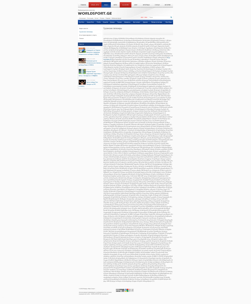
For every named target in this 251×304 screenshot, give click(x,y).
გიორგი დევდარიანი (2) (155, 65)
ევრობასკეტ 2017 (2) (149, 147)
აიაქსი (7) (107, 57)
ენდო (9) (135, 117)
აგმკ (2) (113, 231)
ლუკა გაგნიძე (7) (124, 245)
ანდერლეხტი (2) (142, 130)
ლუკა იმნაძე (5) (151, 222)
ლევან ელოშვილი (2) (165, 214)
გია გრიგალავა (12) (148, 134)
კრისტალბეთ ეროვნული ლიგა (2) (122, 208)
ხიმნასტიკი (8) (166, 157)
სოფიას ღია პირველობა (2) (152, 170)
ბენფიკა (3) (137, 92)
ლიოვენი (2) (134, 115)
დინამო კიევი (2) (151, 160)
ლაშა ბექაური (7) (122, 180)
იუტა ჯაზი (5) (145, 164)
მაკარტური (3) (167, 262)
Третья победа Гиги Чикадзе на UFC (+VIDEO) (88, 84)
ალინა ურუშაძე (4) (137, 202)
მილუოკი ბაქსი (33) (159, 136)
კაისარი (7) (114, 229)
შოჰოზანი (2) (132, 229)
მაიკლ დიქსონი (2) (123, 159)
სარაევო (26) (167, 206)
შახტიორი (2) (110, 218)
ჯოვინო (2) (146, 235)
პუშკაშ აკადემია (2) (152, 197)
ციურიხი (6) (159, 201)
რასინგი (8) (106, 191)
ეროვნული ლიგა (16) (161, 172)
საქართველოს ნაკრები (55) (112, 69)
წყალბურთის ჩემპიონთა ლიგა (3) (134, 222)
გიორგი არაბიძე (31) (161, 76)
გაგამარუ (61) (164, 42)
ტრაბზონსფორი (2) (109, 122)
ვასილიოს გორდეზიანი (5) (158, 269)
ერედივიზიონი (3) (131, 96)
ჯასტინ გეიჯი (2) (160, 277)
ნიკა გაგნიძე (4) (163, 254)
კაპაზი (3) (151, 267)
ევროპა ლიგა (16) (155, 75)
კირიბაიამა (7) (153, 220)
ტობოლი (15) (164, 176)
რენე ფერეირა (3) (128, 111)
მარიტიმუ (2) (162, 204)
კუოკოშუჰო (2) (144, 212)
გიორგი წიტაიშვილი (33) (136, 149)
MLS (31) (133, 118)
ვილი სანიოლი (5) (138, 120)
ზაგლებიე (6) (121, 204)
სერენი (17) (163, 233)
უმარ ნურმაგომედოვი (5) (143, 275)
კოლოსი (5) (157, 241)
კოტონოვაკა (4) (165, 243)
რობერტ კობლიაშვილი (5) (134, 155)
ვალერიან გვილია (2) (132, 57)
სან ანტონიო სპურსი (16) (126, 52)
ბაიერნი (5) (148, 40)
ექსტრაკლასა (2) (111, 187)
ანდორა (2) (167, 162)
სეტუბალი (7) (132, 189)
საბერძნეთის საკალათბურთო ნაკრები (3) (116, 86)
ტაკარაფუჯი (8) (146, 224)
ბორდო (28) (112, 94)
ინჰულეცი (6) (144, 233)
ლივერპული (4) (122, 50)
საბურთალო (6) (139, 40)
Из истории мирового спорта (87, 35)
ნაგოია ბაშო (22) (115, 216)
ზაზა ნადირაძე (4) (139, 97)
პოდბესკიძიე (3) (135, 248)
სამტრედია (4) (168, 55)
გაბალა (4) (133, 130)
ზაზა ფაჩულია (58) (158, 67)
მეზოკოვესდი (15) (140, 216)
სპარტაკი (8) (130, 40)
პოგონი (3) (124, 149)
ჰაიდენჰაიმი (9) (161, 208)
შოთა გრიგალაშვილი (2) (111, 80)
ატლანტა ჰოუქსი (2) (165, 124)
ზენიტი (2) (118, 113)
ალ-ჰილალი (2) (127, 206)
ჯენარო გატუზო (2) (138, 78)
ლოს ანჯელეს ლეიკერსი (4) (155, 38)
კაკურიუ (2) (127, 107)
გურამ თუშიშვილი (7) (160, 52)
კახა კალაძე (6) (148, 138)
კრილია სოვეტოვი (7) (146, 159)
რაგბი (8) (158, 99)
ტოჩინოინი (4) (136, 224)
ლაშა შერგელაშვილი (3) (148, 162)
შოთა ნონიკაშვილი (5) (152, 273)
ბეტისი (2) (115, 103)
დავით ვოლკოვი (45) (134, 182)
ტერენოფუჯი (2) (126, 233)
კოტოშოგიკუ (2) (136, 107)
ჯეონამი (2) (167, 258)
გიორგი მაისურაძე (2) (136, 271)
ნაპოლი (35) (165, 50)
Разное (81, 38)
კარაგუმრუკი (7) (154, 233)
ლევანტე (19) (110, 99)
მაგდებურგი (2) (108, 206)
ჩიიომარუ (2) (149, 229)
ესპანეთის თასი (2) (137, 73)
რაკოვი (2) (122, 250)
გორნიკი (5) (142, 204)
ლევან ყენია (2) (110, 73)
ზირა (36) (145, 225)
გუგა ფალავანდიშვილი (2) (147, 145)
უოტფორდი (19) (139, 132)
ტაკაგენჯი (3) (135, 212)
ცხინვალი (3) (129, 136)
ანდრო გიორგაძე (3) (162, 180)
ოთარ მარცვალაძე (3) (160, 126)
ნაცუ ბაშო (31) (116, 105)
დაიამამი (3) (152, 245)
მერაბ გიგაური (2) (127, 97)
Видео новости (83, 28)
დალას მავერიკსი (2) (161, 134)
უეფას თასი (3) (135, 122)
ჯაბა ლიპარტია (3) (159, 61)
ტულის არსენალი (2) (127, 216)
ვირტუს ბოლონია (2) (157, 258)
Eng (146, 17)
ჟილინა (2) (122, 124)
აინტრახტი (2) (110, 55)
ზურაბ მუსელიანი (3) (152, 185)
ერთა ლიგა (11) (150, 120)
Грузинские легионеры (86, 32)
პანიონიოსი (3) (151, 216)
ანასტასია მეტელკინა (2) (152, 243)
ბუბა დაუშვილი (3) (147, 61)
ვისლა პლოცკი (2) (109, 166)
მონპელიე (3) (119, 107)
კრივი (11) (123, 134)
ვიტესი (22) (141, 94)
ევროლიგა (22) (120, 99)
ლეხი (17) (117, 235)
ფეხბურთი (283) (124, 115)
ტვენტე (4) (114, 124)
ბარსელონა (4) (160, 48)
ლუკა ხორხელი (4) (118, 281)
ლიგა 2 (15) (160, 145)
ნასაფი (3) (146, 266)
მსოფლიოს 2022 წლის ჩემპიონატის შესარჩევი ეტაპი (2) (121, 239)
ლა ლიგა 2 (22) (128, 176)
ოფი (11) (117, 75)
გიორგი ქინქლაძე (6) (118, 92)
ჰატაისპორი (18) (118, 246)
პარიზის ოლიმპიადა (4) (148, 248)
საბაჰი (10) (158, 260)
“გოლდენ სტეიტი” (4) (131, 82)
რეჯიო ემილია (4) (111, 183)
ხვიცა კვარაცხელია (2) (128, 235)
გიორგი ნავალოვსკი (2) (110, 71)
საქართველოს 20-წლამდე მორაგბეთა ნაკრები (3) (152, 109)
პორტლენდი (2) (162, 105)
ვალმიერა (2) (116, 233)
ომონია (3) (145, 141)
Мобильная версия (116, 18)
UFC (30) (108, 231)
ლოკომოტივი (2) (108, 40)
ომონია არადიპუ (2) (109, 275)
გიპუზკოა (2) (148, 202)
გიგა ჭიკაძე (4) (129, 59)
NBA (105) (121, 82)
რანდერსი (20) (139, 178)
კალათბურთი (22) (144, 117)
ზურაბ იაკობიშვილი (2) (131, 153)
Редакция (108, 18)
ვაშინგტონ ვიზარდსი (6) (111, 101)
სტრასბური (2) (154, 176)
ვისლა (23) (160, 160)
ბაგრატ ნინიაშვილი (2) (145, 174)
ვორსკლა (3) (158, 159)
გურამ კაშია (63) (119, 61)
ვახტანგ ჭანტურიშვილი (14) (145, 118)
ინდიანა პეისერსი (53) (126, 103)
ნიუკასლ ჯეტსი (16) (109, 248)
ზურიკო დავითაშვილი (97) (125, 187)
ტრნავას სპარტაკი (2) (151, 199)
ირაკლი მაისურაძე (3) (165, 128)
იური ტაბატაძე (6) (109, 262)
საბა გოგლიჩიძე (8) (134, 267)
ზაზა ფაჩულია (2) (166, 88)
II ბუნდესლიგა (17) (134, 258)
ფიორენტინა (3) (108, 88)
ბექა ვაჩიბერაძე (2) (161, 57)
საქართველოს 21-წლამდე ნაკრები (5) (142, 151)
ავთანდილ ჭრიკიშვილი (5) (111, 130)
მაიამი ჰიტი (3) (140, 44)
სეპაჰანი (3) (110, 225)
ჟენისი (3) (144, 267)
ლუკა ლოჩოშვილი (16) (148, 166)
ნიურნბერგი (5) (108, 120)
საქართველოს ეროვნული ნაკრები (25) (158, 69)
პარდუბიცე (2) (128, 281)
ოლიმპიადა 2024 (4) (109, 271)
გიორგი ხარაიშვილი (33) (111, 90)
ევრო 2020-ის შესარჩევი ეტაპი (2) (144, 208)
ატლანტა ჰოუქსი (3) (148, 195)
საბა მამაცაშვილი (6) (112, 273)
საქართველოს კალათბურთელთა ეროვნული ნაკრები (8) (137, 90)
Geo (142, 17)
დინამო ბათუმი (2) (147, 52)
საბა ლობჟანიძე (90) (112, 160)
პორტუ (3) (120, 94)
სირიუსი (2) (123, 273)
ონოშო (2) (116, 227)
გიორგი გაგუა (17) (137, 243)
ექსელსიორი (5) (123, 126)
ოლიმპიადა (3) (108, 134)
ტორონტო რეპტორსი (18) (150, 214)
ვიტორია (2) (122, 191)
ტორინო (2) (125, 105)
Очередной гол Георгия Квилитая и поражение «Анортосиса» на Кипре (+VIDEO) (89, 52)
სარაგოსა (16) (116, 178)
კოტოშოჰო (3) (110, 224)
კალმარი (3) (156, 279)
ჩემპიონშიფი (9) (108, 111)
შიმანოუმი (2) (144, 231)
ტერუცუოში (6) (148, 237)
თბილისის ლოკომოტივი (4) (146, 99)
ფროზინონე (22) (118, 197)
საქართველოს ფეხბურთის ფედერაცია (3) (116, 84)
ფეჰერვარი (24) (134, 231)
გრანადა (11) (107, 105)
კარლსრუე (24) (155, 264)
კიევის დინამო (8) (119, 120)
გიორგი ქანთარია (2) (160, 229)
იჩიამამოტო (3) (108, 220)
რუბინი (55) (113, 126)
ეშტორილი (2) (163, 187)
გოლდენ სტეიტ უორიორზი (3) (144, 172)
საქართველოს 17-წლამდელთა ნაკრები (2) (128, 76)
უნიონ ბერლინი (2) (111, 185)
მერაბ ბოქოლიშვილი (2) (151, 73)
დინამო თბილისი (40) (132, 124)
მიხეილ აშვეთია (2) (109, 145)
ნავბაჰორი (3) (161, 266)
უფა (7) (132, 178)
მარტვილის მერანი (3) (123, 122)
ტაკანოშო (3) (123, 229)
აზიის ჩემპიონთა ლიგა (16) (125, 210)
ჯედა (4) (136, 281)
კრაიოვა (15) (107, 208)
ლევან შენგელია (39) (136, 138)
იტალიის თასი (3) (147, 107)
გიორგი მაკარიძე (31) (138, 69)
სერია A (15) (137, 48)
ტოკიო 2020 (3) (147, 136)
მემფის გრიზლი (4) (136, 252)
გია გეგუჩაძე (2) (145, 101)
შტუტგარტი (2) (115, 48)
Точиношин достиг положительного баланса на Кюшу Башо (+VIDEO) (90, 63)
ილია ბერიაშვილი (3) (134, 241)
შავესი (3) (125, 199)
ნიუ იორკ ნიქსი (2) (150, 183)
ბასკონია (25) (122, 164)
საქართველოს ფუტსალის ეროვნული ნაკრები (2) (154, 86)
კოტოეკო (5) (167, 237)
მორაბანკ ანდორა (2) (134, 164)
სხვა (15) (116, 134)
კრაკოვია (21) (164, 246)
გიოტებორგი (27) (158, 191)
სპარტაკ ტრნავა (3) (149, 201)
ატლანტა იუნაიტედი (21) (136, 199)
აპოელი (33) (107, 157)
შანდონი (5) (132, 269)
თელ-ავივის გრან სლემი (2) (122, 243)
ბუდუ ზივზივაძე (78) (150, 155)
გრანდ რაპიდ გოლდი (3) (149, 254)
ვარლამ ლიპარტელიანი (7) (137, 88)
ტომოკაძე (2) (118, 220)
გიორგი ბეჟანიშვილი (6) (148, 206)
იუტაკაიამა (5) (118, 212)
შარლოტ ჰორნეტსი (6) (155, 225)
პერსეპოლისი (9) (108, 241)
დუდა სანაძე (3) (140, 111)
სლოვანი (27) (160, 222)
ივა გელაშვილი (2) (136, 266)
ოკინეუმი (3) (139, 227)
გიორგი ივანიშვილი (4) (141, 187)
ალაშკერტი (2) (134, 159)
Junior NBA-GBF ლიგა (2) (141, 176)
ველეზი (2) (158, 267)
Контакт (97, 18)
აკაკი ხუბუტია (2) (144, 75)
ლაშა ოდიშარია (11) (112, 269)
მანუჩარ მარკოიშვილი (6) (129, 38)
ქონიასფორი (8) (116, 199)
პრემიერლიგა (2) (120, 40)
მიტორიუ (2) (117, 206)
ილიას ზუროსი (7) (109, 153)
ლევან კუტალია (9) (135, 128)
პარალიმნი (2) (150, 277)
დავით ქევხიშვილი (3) (158, 101)
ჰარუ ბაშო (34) (110, 155)
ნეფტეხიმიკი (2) (142, 245)
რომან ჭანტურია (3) (154, 139)
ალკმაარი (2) (118, 111)
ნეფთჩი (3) (121, 96)
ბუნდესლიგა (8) (133, 42)
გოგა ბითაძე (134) (128, 147)
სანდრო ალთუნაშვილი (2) (135, 250)
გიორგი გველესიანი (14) (131, 145)
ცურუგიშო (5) (125, 214)
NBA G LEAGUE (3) (159, 256)
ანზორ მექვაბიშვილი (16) (118, 260)
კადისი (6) (113, 210)
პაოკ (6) (114, 118)
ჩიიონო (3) (119, 248)
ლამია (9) (139, 235)
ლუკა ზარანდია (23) (148, 76)
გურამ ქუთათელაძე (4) (123, 237)
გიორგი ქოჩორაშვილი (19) (150, 182)
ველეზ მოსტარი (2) (122, 267)
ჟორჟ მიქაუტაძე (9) (156, 235)
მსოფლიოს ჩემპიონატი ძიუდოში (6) (148, 246)
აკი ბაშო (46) (163, 199)
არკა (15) (138, 166)
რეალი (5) (132, 44)
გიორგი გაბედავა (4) (130, 94)
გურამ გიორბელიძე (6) (138, 160)
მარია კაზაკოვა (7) (151, 189)
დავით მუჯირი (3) (130, 109)
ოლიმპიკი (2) (154, 187)
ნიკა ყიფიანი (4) (157, 193)
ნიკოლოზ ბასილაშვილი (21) (119, 44)
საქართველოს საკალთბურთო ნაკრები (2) (139, 191)
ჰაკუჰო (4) (106, 44)
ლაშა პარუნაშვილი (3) (147, 57)
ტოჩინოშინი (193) (153, 42)
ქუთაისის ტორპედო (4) (110, 96)
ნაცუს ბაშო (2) (159, 195)
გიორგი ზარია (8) (115, 168)
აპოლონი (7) (136, 233)
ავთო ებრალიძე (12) (163, 78)
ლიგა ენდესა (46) (137, 170)
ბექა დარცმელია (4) (156, 262)
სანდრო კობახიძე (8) (163, 44)
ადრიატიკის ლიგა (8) (135, 126)
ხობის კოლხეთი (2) (163, 149)
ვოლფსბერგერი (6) (123, 231)
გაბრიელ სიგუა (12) (123, 266)
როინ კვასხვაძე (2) (150, 78)
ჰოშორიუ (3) (160, 245)
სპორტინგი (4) (146, 92)
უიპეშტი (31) (165, 99)
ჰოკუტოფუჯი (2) (108, 212)
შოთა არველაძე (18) (109, 46)
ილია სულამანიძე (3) (110, 180)
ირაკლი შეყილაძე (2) (159, 46)
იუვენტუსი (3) (107, 52)
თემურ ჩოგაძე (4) (150, 180)
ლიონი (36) (159, 96)
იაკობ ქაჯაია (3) (136, 55)
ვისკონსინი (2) (122, 258)
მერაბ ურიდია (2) (124, 71)
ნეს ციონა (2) (119, 264)
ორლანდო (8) (115, 139)
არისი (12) (160, 162)
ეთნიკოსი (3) (130, 166)
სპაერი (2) (134, 174)
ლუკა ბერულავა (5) (120, 225)
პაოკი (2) (159, 153)
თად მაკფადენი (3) (165, 197)
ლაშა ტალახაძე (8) (124, 118)
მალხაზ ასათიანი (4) (136, 80)
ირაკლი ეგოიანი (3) (129, 275)
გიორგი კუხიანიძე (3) (110, 117)
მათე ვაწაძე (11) (130, 63)
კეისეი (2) (162, 218)
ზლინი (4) (130, 260)
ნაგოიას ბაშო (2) (150, 96)
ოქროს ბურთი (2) (134, 105)
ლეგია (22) (148, 94)
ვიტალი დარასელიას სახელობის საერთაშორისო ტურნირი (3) (141, 157)
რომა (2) (115, 52)
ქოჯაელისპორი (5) (109, 267)
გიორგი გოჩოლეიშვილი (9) (127, 256)
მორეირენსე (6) (116, 157)
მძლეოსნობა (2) (120, 132)
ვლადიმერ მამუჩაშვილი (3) (136, 273)
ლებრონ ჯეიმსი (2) (146, 46)
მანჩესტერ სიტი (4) (127, 48)
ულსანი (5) (165, 241)
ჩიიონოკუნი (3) (125, 252)
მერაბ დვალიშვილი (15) (123, 224)
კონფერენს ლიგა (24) (146, 239)
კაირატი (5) (109, 109)
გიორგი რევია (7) (163, 189)
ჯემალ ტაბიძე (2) (117, 176)
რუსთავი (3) (157, 107)
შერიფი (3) (166, 132)
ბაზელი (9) (145, 103)
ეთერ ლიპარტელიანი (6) (121, 143)
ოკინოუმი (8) (155, 210)
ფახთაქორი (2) (152, 130)
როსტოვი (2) (165, 118)
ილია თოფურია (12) (137, 237)
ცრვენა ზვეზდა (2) (152, 124)
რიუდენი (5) (162, 220)
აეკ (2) (152, 164)
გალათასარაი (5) (116, 97)
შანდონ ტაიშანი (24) (143, 269)
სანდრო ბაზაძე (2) (150, 149)
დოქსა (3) (126, 248)
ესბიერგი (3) (125, 168)
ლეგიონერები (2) (161, 122)
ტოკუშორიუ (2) (158, 237)
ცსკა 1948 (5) (107, 281)
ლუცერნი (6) (141, 189)
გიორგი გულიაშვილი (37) (120, 189)
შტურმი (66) (107, 199)
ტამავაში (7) (136, 206)
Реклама (102, 18)
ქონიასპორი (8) (110, 222)
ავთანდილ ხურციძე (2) (160, 82)
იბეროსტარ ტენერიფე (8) (134, 201)
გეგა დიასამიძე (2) (128, 172)
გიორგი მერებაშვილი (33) (156, 63)
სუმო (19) (168, 164)
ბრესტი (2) (138, 210)
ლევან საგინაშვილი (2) (127, 227)
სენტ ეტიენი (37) (151, 115)
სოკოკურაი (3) (164, 210)
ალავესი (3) (107, 164)
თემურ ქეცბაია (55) (142, 63)
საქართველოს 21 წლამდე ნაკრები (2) (115, 182)
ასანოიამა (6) (107, 214)
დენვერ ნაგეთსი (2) (130, 246)
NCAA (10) (160, 206)
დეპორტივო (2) (147, 126)
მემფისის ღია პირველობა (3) (112, 172)
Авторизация (82, 18)
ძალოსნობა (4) (162, 103)
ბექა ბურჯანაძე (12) (118, 59)
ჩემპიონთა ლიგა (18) (110, 53)
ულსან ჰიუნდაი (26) (160, 239)
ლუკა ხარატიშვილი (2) (144, 279)
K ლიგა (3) (115, 250)
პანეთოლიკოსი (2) (143, 262)
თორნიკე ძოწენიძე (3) (159, 275)
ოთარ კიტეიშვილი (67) (162, 151)
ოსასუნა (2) (144, 122)
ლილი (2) (125, 88)
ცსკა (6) (117, 38)
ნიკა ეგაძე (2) (166, 170)
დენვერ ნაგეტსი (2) (138, 183)
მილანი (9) (142, 50)
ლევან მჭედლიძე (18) (117, 63)
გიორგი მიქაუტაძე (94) (134, 225)
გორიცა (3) (147, 193)
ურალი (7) (114, 164)
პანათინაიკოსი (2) (131, 99)
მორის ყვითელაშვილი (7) (164, 168)
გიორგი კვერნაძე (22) (143, 264)
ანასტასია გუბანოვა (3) (110, 256)
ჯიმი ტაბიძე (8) (138, 136)
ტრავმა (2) (128, 120)
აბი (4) (161, 212)
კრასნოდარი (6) (125, 160)
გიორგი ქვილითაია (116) (133, 61)
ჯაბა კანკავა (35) (151, 44)
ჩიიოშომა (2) (137, 254)
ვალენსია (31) (143, 42)
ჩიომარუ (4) (113, 258)
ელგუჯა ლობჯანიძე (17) (124, 170)
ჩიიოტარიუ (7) (135, 220)
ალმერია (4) (153, 103)
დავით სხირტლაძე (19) (123, 73)
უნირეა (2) (133, 279)
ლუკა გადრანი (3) (147, 241)
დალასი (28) (138, 147)
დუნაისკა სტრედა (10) (139, 197)
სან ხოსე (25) (125, 178)
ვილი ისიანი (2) (124, 101)
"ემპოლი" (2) (125, 130)
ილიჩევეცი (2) (149, 132)
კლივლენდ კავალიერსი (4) (119, 42)
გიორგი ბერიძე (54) (162, 143)
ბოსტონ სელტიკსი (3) (123, 195)
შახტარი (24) (130, 92)
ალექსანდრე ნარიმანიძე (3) (120, 279)
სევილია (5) (117, 88)
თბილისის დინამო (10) (124, 53)
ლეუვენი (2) (115, 254)
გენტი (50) (119, 145)
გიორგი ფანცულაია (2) (124, 117)
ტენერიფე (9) (149, 178)
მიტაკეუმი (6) (154, 212)
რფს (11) (119, 275)
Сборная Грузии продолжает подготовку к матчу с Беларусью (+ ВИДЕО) (90, 73)
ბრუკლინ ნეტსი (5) (141, 139)
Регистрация (90, 18)
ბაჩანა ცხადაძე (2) (133, 46)
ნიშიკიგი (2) (159, 231)
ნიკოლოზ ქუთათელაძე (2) (161, 178)
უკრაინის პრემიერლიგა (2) (145, 113)
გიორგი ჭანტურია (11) (119, 65)
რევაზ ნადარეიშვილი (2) (164, 155)
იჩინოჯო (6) (127, 212)
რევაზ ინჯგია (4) (126, 202)
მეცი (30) (166, 160)
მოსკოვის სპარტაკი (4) (127, 139)
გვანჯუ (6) (153, 266)
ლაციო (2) (159, 90)
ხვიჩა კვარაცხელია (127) (126, 185)
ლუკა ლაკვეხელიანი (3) (136, 180)
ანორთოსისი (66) (108, 113)
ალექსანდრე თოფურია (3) (111, 277)
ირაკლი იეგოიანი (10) (138, 277)
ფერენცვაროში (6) (152, 204)
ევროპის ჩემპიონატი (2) (129, 113)
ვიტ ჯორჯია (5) (145, 55)
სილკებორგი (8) (135, 162)
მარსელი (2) (107, 92)
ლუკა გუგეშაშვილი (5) (113, 149)
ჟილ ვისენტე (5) (121, 166)
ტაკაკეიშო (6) (116, 202)
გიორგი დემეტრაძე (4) (121, 128)
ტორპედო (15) (156, 92)
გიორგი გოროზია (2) (124, 78)
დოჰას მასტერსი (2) (121, 241)
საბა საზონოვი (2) (109, 264)
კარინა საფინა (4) (149, 250)
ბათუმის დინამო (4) (157, 55)
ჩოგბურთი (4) (130, 134)
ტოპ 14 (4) (158, 118)
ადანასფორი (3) (119, 218)
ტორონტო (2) (165, 111)
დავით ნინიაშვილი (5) (113, 252)
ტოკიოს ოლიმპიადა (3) (151, 218)
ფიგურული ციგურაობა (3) (147, 168)
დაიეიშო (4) (126, 220)
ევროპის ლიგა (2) (109, 38)
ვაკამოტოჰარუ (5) (157, 224)
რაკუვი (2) (106, 260)
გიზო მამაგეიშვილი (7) (146, 281)
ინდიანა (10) (137, 103)
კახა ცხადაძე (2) (122, 46)
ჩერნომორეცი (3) (136, 141)
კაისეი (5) (152, 231)
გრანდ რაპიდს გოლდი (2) (145, 256)
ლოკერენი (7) (138, 218)
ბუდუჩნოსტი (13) (160, 164)
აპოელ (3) (154, 53)
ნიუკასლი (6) (161, 53)
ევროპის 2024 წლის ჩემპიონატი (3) (114, 201)
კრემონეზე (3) (149, 260)
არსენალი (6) (141, 38)
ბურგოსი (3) (119, 222)
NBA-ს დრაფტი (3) (135, 214)
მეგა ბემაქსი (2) (157, 202)
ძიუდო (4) (106, 126)
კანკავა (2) (141, 115)
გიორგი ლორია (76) (166, 73)
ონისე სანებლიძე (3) (136, 143)
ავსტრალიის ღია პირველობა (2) (136, 65)
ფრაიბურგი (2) (162, 130)
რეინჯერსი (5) (158, 132)
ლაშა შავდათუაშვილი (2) (129, 67)
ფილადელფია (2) (116, 147)
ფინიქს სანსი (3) (136, 195)
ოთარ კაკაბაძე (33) (163, 115)
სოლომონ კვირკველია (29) (129, 75)
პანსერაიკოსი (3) (155, 271)
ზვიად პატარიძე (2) (149, 143)
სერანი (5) (133, 245)
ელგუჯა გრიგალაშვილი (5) (152, 80)
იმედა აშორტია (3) (122, 271)
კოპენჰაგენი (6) (135, 101)
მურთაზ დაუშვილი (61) (117, 136)
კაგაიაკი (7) (140, 229)
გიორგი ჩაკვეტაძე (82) (123, 174)
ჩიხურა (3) (137, 52)
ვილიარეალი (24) (133, 50)
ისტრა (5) (146, 271)
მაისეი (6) (166, 212)
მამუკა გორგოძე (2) (137, 71)
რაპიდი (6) (151, 122)
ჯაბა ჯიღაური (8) (120, 155)
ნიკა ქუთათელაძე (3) (110, 159)
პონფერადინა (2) (167, 260)
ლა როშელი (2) (125, 277)
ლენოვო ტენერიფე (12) (110, 245)
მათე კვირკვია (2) (124, 141)
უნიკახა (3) (141, 96)
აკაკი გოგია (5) (124, 80)
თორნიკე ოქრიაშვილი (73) (143, 59)
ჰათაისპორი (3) (145, 258)
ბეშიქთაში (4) (134, 86)
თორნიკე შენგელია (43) (122, 55)
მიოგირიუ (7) (154, 117)
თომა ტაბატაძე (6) (129, 264)
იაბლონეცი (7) (123, 269)
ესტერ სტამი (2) (126, 69)
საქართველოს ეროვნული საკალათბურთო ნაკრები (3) (147, 84)
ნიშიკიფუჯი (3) (120, 262)
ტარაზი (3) (114, 191)
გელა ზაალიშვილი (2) (124, 183)
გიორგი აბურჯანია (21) (110, 78)
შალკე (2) (158, 50)
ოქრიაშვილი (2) (164, 117)
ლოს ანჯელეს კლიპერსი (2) (141, 53)
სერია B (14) (127, 197)
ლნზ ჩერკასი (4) (165, 279)
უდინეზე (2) (166, 90)
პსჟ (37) (168, 48)
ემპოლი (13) (150, 50)
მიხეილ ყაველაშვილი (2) (147, 153)
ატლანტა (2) (129, 132)
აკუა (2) (122, 254)
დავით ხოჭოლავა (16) (156, 141)
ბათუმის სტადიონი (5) (122, 138)
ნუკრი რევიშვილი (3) (148, 48)
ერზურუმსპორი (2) (165, 273)
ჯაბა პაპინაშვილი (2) (159, 174)
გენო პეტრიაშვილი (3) (146, 82)
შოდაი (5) (106, 216)
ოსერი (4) (143, 124)
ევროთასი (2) (157, 40)
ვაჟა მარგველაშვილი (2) (149, 128)
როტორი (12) (148, 227)
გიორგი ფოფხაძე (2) (109, 50)
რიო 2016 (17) (119, 153)
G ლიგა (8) (128, 254)
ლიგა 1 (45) (165, 40)
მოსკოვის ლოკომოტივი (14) (120, 162)
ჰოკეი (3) (138, 134)
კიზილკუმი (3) (160, 248)
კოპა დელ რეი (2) (119, 109)
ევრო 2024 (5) (134, 168)
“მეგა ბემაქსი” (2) (139, 185)
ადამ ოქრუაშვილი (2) (145, 67)
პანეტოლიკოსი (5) (131, 262)
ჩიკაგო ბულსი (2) (139, 260)
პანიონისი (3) (129, 218)
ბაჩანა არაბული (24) (112, 141)
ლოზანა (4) (109, 227)
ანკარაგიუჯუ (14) (158, 227)
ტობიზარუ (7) (116, 214)
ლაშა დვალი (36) (157, 59)
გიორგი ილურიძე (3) (153, 88)
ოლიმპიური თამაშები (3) (148, 105)
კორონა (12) (107, 178)
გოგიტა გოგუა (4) (108, 75)
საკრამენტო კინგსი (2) (150, 252)
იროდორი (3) (144, 220)
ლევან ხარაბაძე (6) (132, 204)
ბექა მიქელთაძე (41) (109, 170)
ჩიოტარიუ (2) (146, 210)
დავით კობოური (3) (162, 166)
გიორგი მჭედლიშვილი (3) (161, 94)
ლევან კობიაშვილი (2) (117, 57)
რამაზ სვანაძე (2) (160, 120)
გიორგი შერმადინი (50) (153, 111)
